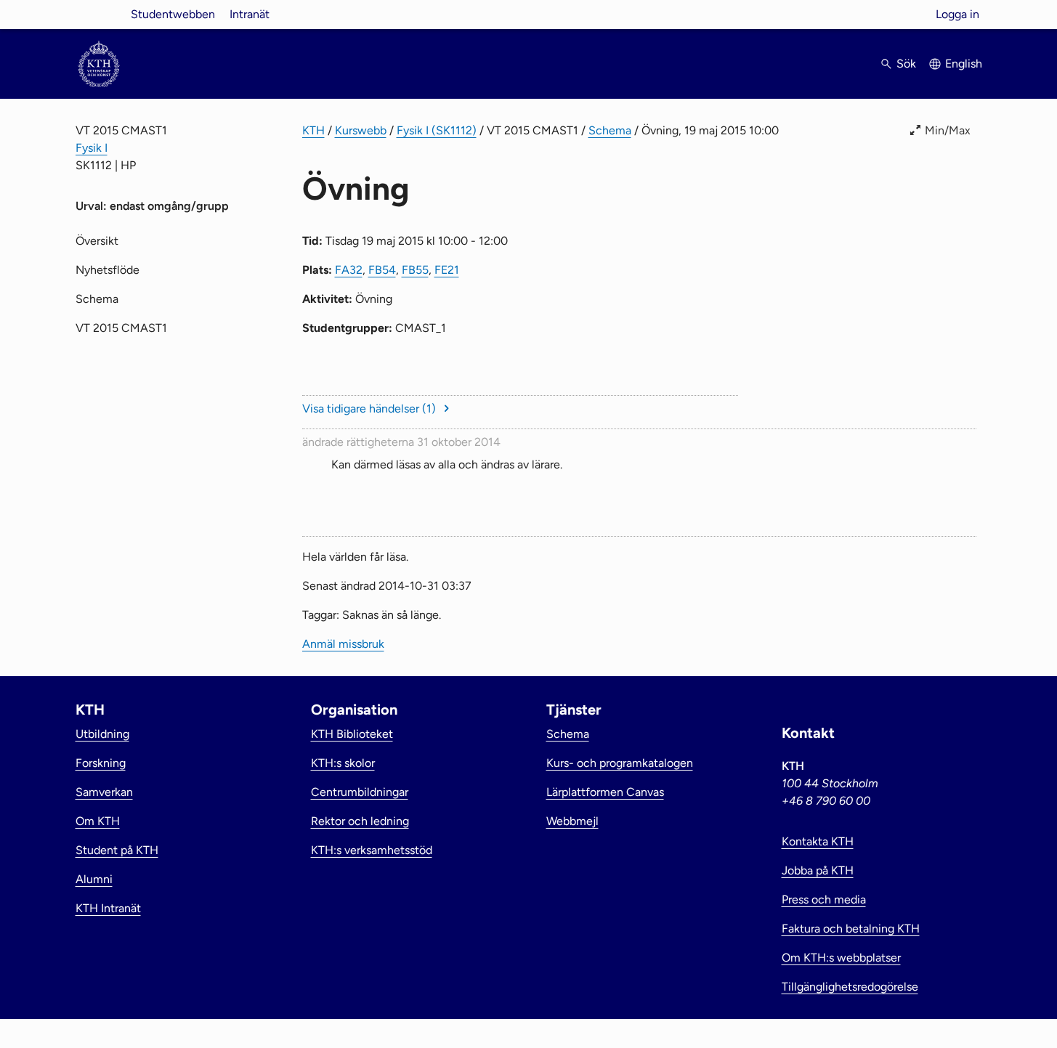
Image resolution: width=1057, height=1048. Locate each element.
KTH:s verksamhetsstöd (371, 850)
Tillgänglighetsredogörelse (850, 987)
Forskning (101, 763)
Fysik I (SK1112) (437, 130)
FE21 (446, 270)
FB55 (415, 270)
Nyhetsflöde (107, 270)
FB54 (382, 270)
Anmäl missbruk (343, 644)
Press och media (824, 899)
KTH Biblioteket (352, 734)
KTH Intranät (108, 908)
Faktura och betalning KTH (851, 928)
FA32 (349, 270)
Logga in (957, 14)
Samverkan (104, 792)
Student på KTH (117, 850)
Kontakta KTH (818, 841)
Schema (609, 130)
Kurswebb (360, 130)
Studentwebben (173, 14)
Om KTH (98, 821)
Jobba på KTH (818, 870)
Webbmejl (572, 821)
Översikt (97, 241)
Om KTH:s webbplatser (841, 957)
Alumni (94, 879)
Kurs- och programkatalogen (619, 763)
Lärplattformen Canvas (605, 792)
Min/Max (948, 130)
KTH (313, 130)
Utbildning (102, 734)
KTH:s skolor (343, 763)
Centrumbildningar (359, 792)
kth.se (99, 14)
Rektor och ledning (360, 821)
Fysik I (92, 148)
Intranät (250, 14)
